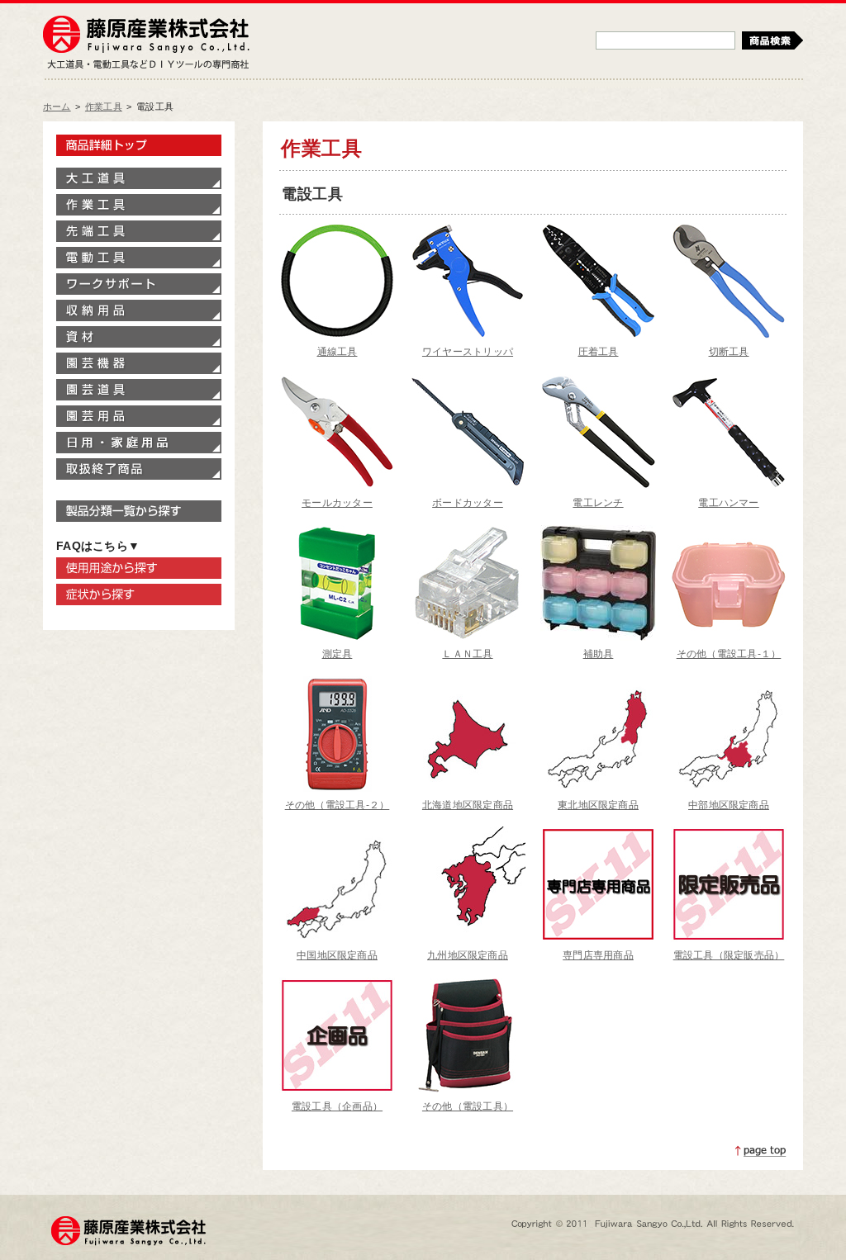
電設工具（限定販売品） (729, 955)
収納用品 (138, 310)
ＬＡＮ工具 (467, 654)
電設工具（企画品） (337, 1106)
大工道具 (138, 178)
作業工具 (103, 106)
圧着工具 (598, 352)
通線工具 (337, 352)
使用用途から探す (138, 568)
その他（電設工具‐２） (337, 805)
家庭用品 (138, 442)
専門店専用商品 (598, 955)
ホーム (57, 106)
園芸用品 (138, 416)
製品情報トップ (138, 145)
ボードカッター (467, 503)
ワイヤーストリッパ (467, 352)
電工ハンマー (728, 503)
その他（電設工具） (467, 1106)
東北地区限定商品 (598, 805)
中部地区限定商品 (728, 805)
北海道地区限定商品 (467, 805)
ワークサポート (138, 284)
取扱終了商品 (138, 469)
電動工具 (138, 257)
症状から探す (138, 594)
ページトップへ (761, 1151)
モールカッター (337, 503)
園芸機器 (138, 363)
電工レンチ (598, 503)
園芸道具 (138, 389)
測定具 (337, 654)
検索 (772, 40)
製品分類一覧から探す (138, 511)
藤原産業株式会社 (146, 35)
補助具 (598, 654)
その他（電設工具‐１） (729, 654)
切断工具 (729, 352)
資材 (138, 337)
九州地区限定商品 (467, 955)
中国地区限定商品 (337, 955)
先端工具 (138, 231)
